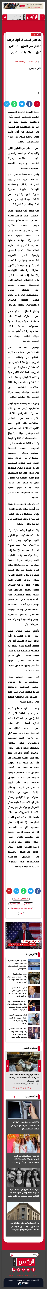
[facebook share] (29, 104)
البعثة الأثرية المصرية (21, 899)
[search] (4, 17)
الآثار (20, 913)
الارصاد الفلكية (15, 904)
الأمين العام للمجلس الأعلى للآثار (21, 908)
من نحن (35, 1275)
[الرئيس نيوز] (23, 1262)
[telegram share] (7, 104)
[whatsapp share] (14, 104)
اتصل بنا (11, 1275)
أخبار (36, 34)
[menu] (42, 17)
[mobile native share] (9, 891)
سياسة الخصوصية (23, 1275)
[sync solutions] (23, 1284)
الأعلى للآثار (28, 904)
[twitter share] (22, 104)
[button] (30, 1088)
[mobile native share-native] (37, 104)
